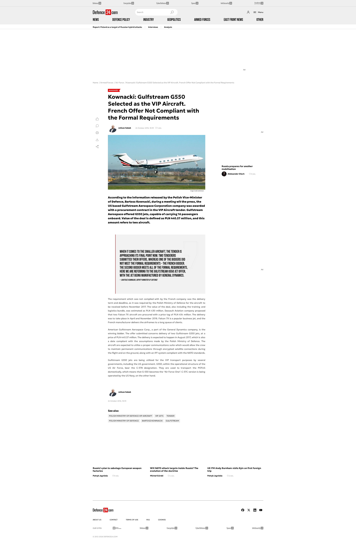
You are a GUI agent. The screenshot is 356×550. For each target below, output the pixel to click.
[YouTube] (260, 510)
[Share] (97, 146)
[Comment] (97, 125)
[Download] (97, 139)
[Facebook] (242, 510)
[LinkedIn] (254, 510)
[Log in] (248, 12)
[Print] (97, 132)
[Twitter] (248, 510)
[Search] (172, 12)
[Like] (97, 119)
